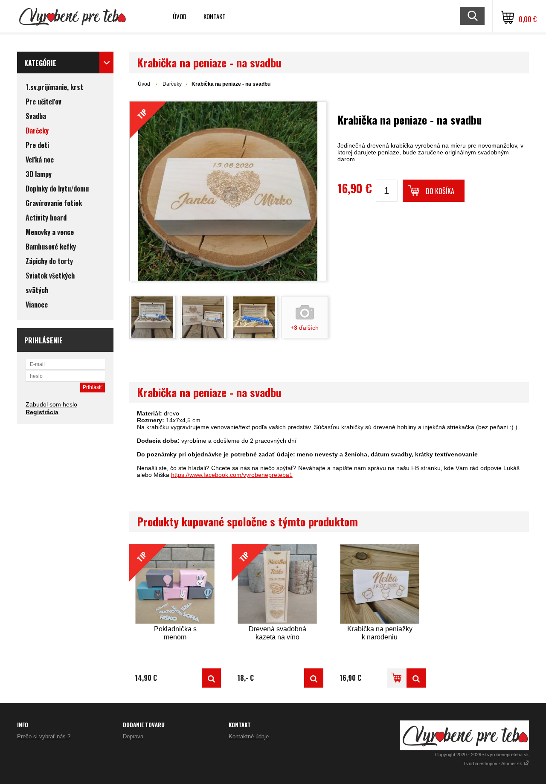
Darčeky (172, 84)
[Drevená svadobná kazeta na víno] (313, 678)
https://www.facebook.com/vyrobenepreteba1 (232, 474)
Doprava (133, 736)
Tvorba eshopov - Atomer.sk (493, 763)
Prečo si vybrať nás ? (43, 736)
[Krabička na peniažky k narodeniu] (380, 584)
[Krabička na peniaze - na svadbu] (152, 317)
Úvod (179, 16)
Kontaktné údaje (249, 736)
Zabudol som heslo (51, 404)
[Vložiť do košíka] (397, 678)
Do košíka (440, 191)
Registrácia (42, 412)
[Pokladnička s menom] (211, 678)
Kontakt (214, 16)
